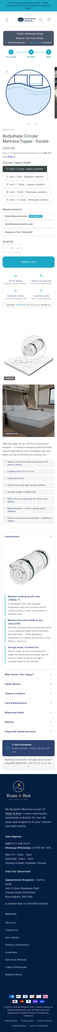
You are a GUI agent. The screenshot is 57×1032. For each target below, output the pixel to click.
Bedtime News (13, 974)
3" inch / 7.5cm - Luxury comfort (25, 184)
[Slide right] (35, 124)
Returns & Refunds (16, 959)
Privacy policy (27, 1021)
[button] (7, 20)
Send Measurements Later (19, 224)
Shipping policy (19, 1026)
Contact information (38, 1026)
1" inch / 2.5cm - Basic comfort (24, 169)
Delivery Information (17, 944)
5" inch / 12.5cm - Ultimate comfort (27, 199)
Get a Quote (12, 937)
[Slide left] (22, 124)
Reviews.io (45, 305)
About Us (10, 922)
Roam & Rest (13, 813)
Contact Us (11, 930)
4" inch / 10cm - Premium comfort (26, 192)
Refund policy (11, 1021)
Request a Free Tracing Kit (18, 232)
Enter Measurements (23, 216)
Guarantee (11, 952)
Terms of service (44, 1021)
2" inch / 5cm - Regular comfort (25, 176)
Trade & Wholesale (16, 967)
